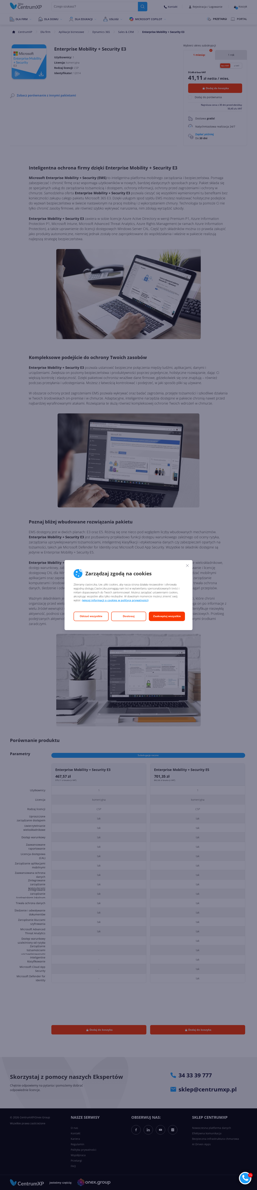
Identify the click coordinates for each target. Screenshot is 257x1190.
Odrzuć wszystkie (91, 616)
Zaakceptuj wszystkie (167, 616)
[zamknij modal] (187, 565)
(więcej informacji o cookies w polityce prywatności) (115, 600)
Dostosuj (129, 616)
